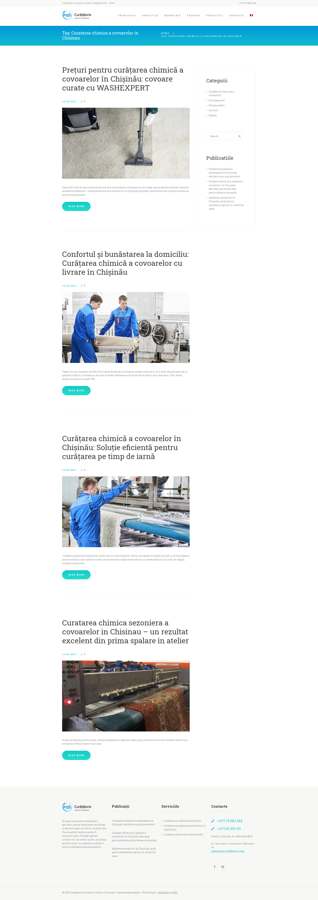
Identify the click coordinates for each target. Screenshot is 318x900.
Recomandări (217, 105)
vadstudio (163, 892)
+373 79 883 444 (247, 2)
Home (165, 33)
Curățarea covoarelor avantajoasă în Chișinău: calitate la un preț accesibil (224, 172)
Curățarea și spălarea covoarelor (182, 820)
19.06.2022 (69, 654)
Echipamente (217, 100)
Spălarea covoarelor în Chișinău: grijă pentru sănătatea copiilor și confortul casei (134, 852)
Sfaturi (213, 115)
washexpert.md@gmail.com (228, 851)
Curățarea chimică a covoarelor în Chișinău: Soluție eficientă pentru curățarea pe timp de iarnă (121, 447)
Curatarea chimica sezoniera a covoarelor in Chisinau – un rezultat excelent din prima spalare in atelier (125, 631)
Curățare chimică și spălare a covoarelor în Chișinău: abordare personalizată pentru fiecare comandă (134, 836)
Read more (76, 206)
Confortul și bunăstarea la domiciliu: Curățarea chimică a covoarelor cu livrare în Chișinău (125, 263)
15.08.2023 (69, 101)
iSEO (174, 892)
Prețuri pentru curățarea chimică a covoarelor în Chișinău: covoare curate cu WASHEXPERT (123, 78)
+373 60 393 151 (229, 828)
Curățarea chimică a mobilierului (183, 834)
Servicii (213, 110)
